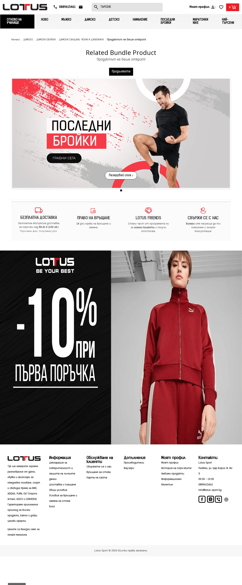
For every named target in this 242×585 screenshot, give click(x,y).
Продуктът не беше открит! (126, 39)
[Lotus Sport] (24, 458)
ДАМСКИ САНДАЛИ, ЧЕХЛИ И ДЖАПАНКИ (81, 39)
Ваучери (129, 468)
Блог (52, 506)
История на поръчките (176, 468)
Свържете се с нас (99, 466)
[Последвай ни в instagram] (210, 500)
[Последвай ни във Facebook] (202, 500)
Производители (134, 462)
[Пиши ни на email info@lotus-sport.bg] (226, 500)
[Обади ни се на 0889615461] (219, 500)
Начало (15, 39)
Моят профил (169, 462)
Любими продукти (172, 473)
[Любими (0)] (221, 7)
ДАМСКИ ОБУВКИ (46, 39)
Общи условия (58, 490)
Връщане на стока (99, 472)
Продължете (121, 71)
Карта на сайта (97, 477)
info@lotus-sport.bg (210, 490)
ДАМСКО (28, 39)
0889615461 (206, 484)
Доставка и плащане (62, 484)
